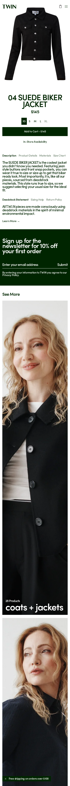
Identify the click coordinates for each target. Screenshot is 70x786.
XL (45, 121)
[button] (35, 458)
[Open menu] (66, 6)
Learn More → (11, 221)
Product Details (28, 155)
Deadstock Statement (15, 199)
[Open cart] (60, 6)
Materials (45, 155)
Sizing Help (37, 199)
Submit (62, 264)
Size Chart (59, 155)
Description (9, 155)
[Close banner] (5, 779)
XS (24, 121)
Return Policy (54, 199)
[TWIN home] (9, 7)
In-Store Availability (35, 141)
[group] (35, 44)
